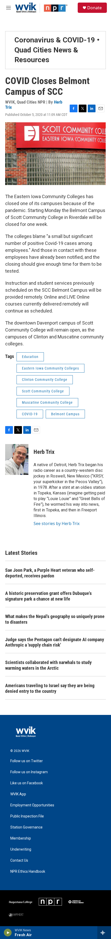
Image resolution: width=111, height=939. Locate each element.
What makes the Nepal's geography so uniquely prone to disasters (55, 619)
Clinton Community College (44, 380)
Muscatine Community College (47, 402)
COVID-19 (30, 414)
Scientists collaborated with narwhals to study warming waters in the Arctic (48, 665)
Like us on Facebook (26, 783)
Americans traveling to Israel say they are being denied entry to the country (49, 688)
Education (30, 357)
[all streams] (104, 932)
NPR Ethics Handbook (27, 871)
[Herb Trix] (16, 459)
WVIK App (18, 794)
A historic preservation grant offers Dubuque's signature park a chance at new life (48, 596)
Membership (20, 838)
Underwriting (20, 849)
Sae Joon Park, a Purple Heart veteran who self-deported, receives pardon (50, 572)
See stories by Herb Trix (57, 523)
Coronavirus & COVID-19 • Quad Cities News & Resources (57, 50)
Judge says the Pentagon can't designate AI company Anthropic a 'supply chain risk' (54, 642)
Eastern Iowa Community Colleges (50, 368)
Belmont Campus (65, 414)
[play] (8, 932)
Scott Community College (43, 391)
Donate (94, 7)
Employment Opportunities (32, 805)
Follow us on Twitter (26, 761)
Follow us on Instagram (29, 772)
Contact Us (19, 860)
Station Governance (26, 827)
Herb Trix (44, 452)
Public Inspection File (27, 816)
